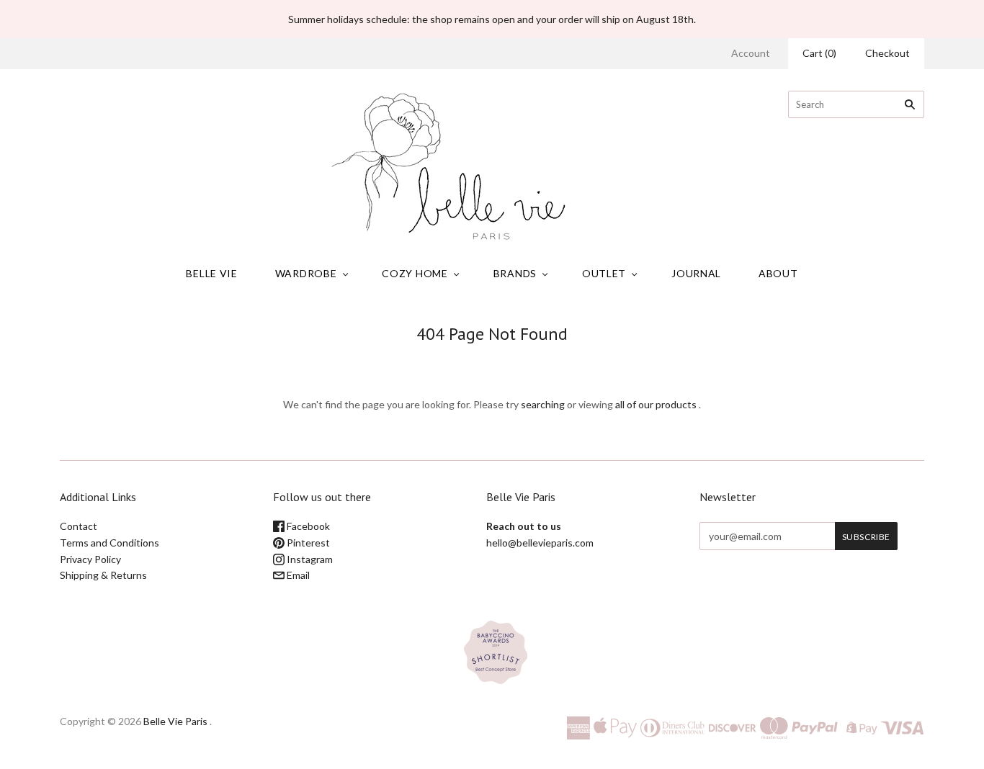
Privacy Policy (90, 559)
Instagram (309, 559)
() (819, 53)
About (778, 273)
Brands (515, 273)
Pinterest (307, 542)
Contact (78, 526)
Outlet (604, 273)
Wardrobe (306, 273)
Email (297, 575)
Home (479, 360)
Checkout (887, 53)
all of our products (656, 404)
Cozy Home (414, 273)
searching (543, 404)
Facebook (307, 526)
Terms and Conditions (109, 542)
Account (750, 53)
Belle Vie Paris (175, 721)
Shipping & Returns (103, 575)
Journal (696, 273)
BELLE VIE (211, 273)
